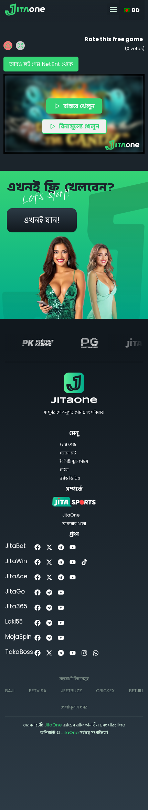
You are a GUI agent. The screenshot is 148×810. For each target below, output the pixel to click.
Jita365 (16, 606)
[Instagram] (84, 653)
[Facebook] (38, 547)
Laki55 (14, 621)
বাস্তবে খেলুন (79, 105)
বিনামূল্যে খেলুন (79, 126)
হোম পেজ (68, 444)
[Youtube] (72, 547)
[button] (113, 9)
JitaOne (74, 401)
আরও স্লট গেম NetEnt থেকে (41, 64)
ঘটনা (64, 469)
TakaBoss (19, 652)
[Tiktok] (84, 562)
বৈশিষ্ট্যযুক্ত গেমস (74, 461)
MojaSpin (18, 637)
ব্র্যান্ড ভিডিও (70, 478)
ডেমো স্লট (68, 453)
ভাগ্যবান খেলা (74, 523)
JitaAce (16, 576)
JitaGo (15, 591)
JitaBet (15, 546)
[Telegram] (61, 547)
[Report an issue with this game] (7, 45)
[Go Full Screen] (20, 45)
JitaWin (16, 561)
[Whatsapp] (96, 653)
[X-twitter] (49, 547)
